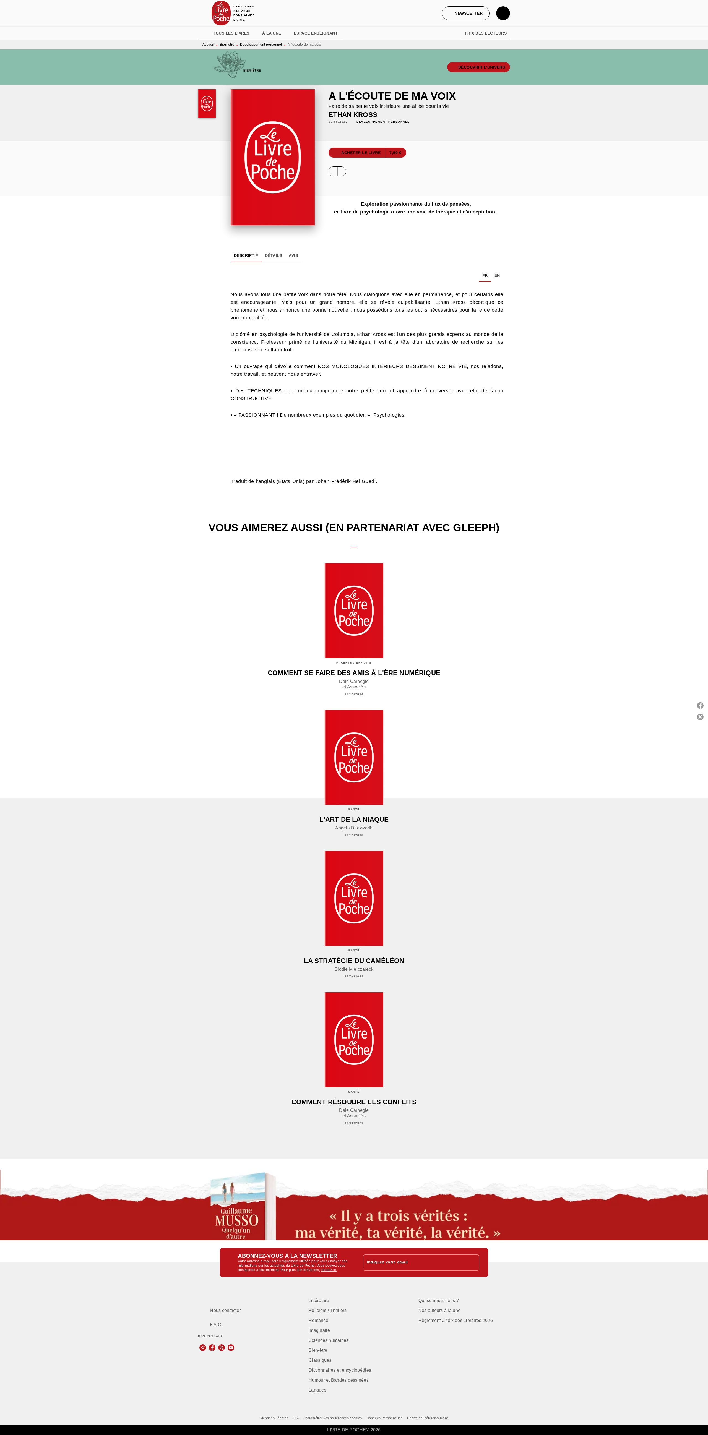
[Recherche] (503, 13)
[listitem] (202, 1347)
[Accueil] (221, 13)
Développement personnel (261, 44)
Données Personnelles (384, 1418)
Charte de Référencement (427, 1418)
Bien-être (227, 44)
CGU (296, 1418)
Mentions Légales (274, 1418)
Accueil (208, 44)
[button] (466, 13)
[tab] (204, 33)
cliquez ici (329, 1270)
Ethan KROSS (353, 114)
